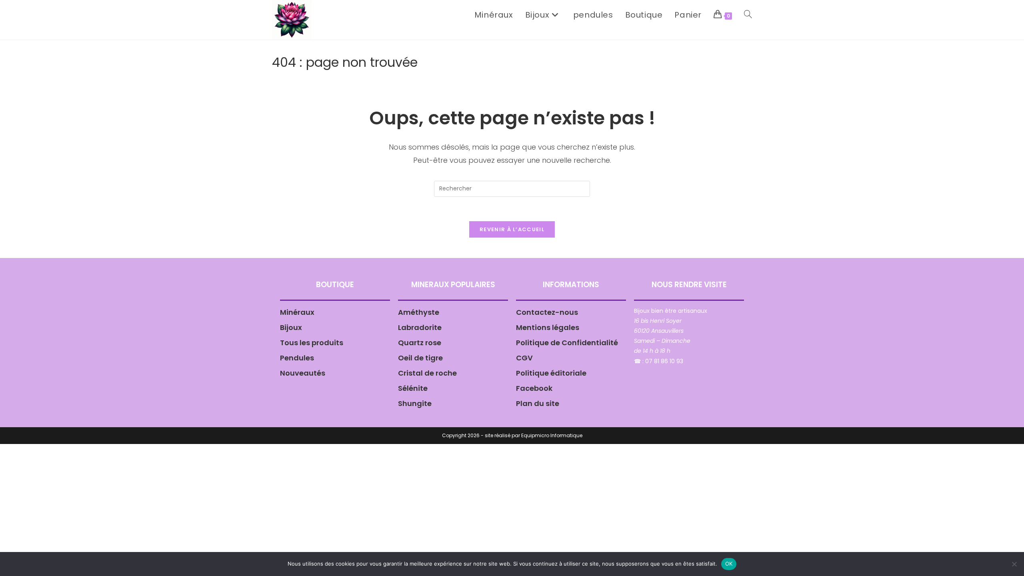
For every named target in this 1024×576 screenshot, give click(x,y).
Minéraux (297, 312)
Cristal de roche (427, 373)
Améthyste (418, 312)
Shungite (415, 403)
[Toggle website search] (748, 15)
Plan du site (537, 403)
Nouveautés (302, 373)
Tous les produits (311, 343)
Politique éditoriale (551, 373)
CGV (524, 358)
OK (729, 563)
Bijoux (291, 327)
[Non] (1014, 564)
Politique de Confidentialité (567, 343)
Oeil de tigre (420, 358)
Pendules (297, 358)
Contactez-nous (547, 312)
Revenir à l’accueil (512, 229)
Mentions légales (547, 327)
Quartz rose (419, 343)
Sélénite (413, 388)
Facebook (534, 388)
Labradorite (420, 327)
